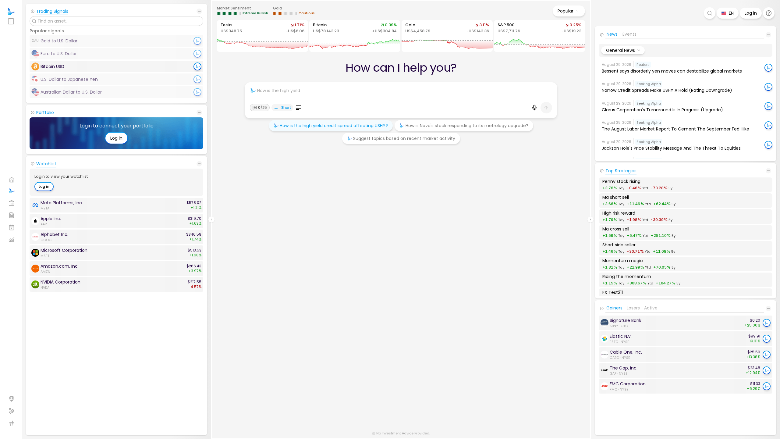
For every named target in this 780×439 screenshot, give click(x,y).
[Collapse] (199, 11)
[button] (685, 67)
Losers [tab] (633, 309)
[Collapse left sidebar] (211, 219)
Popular (565, 11)
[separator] (211, 219)
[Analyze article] (768, 68)
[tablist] (684, 36)
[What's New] (769, 13)
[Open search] (709, 13)
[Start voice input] (534, 108)
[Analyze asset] (767, 323)
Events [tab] (629, 35)
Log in (116, 138)
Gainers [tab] (614, 309)
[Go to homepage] (11, 11)
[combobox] (623, 50)
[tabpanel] (685, 355)
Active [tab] (651, 309)
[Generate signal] (197, 66)
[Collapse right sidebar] (590, 219)
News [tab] (612, 35)
